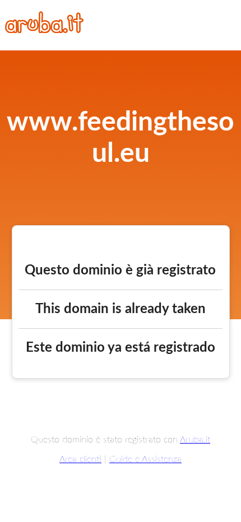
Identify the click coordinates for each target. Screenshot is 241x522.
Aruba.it (195, 439)
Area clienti (80, 459)
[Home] (44, 30)
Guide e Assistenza (145, 459)
